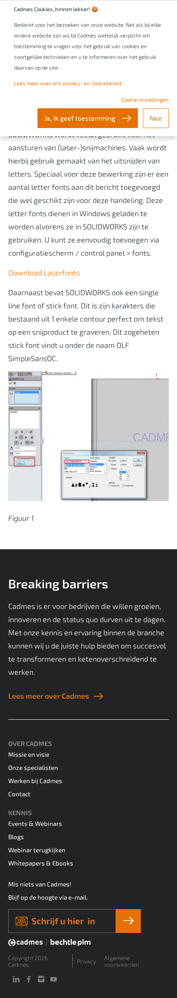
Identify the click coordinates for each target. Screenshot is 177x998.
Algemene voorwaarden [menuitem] (121, 961)
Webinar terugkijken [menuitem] (36, 849)
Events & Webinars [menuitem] (35, 823)
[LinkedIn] (16, 979)
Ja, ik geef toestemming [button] (80, 118)
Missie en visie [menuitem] (28, 754)
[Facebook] (28, 979)
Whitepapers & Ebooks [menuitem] (40, 863)
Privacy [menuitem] (86, 961)
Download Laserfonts (44, 272)
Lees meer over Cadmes (48, 695)
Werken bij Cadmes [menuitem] (35, 780)
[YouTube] (53, 979)
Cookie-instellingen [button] (145, 99)
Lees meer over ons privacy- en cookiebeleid (67, 83)
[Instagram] (41, 979)
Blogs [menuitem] (16, 836)
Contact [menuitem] (19, 793)
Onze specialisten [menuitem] (33, 767)
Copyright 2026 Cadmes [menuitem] (28, 961)
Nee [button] (156, 118)
